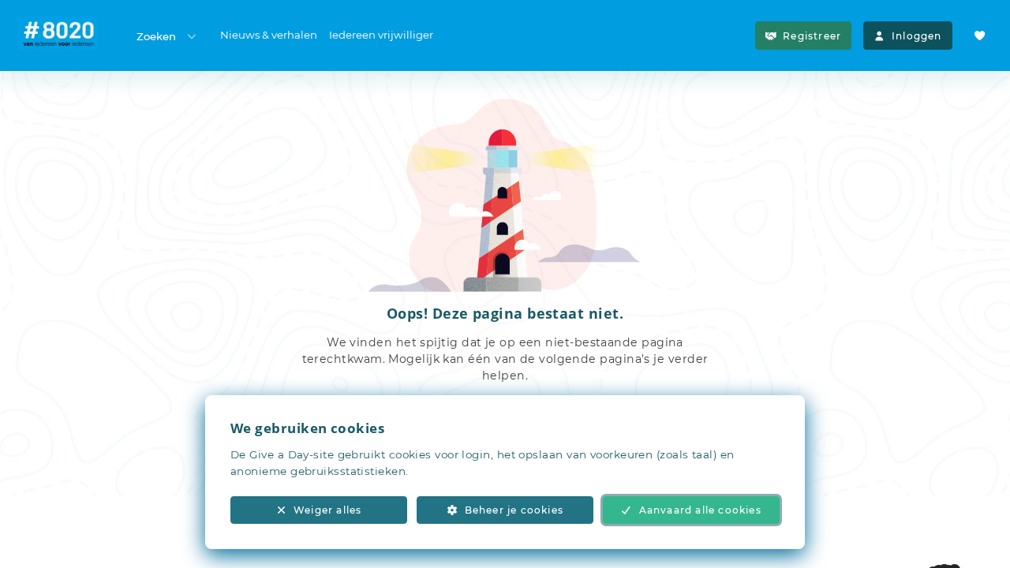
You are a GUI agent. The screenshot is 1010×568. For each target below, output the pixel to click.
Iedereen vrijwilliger (381, 34)
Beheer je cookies (514, 510)
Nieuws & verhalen (268, 34)
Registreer (812, 36)
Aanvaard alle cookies (700, 510)
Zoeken (156, 36)
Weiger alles (327, 510)
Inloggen (917, 36)
